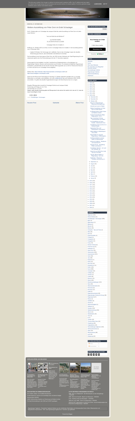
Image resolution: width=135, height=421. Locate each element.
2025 (90, 85)
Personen (90, 289)
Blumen (89, 226)
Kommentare (93, 346)
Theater (90, 319)
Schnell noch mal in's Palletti (97, 106)
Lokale (89, 276)
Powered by (93, 54)
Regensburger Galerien (93, 72)
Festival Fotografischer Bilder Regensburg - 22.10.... (97, 115)
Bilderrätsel (90, 222)
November (93, 99)
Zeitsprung (90, 336)
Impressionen (91, 254)
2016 (90, 187)
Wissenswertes (91, 332)
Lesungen (90, 270)
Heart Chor (90, 250)
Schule (89, 302)
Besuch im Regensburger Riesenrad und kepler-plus (97, 103)
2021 (90, 93)
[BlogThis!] (31, 95)
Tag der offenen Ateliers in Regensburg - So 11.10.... (97, 155)
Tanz (89, 315)
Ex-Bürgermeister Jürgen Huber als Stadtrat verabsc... (98, 112)
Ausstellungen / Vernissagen (38, 97)
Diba (89, 231)
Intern (89, 256)
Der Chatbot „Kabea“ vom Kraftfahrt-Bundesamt (39, 393)
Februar (93, 176)
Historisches (91, 252)
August (92, 163)
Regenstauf (90, 297)
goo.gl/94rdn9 (71, 409)
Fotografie (90, 241)
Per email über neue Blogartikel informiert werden (95, 67)
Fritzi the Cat (91, 246)
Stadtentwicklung (92, 310)
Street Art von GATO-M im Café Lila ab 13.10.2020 (98, 152)
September (93, 161)
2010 (90, 199)
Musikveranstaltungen (93, 282)
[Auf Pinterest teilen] (36, 95)
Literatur (90, 274)
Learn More (98, 4)
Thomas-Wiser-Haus (93, 321)
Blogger (70, 414)
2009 (90, 201)
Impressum (90, 75)
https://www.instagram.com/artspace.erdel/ (38, 73)
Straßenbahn (91, 313)
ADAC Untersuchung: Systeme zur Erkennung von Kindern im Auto (43, 399)
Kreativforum (91, 265)
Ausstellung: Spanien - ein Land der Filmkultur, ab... (98, 148)
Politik (89, 291)
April (92, 172)
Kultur (89, 267)
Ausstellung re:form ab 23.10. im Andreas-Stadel (98, 125)
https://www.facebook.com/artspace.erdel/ (54, 71)
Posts (91, 343)
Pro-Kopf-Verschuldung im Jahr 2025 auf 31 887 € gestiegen (42, 401)
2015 (90, 189)
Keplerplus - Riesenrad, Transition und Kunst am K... (98, 158)
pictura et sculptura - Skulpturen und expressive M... (98, 142)
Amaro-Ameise (91, 216)
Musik (89, 280)
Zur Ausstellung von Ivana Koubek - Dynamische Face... (98, 122)
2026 (90, 82)
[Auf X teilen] (33, 95)
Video (89, 330)
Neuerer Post (31, 103)
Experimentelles (92, 235)
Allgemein (90, 214)
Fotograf (90, 237)
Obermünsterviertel (92, 285)
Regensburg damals (93, 293)
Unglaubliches (91, 325)
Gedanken (90, 248)
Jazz (89, 257)
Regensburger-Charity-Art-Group (96, 295)
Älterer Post (80, 103)
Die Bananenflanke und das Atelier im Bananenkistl (97, 138)
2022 (90, 91)
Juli (92, 165)
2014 (90, 191)
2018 (90, 182)
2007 (90, 205)
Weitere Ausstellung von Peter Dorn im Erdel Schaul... (97, 109)
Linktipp (90, 272)
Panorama (90, 287)
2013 (90, 193)
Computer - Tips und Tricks (94, 229)
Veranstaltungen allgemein (94, 326)
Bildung (89, 224)
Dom (89, 233)
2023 (90, 89)
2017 (90, 184)
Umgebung (90, 323)
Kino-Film (90, 263)
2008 (90, 203)
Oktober (93, 101)
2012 (90, 195)
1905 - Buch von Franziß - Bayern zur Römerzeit (81, 396)
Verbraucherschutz (92, 328)
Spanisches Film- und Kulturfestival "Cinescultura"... (98, 129)
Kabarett (90, 259)
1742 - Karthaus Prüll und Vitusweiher (78, 398)
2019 (90, 180)
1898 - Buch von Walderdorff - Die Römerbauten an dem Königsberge (86, 393)
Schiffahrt (90, 300)
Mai (92, 170)
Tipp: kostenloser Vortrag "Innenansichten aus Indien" (97, 119)
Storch (89, 312)
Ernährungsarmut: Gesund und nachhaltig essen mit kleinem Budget (44, 395)
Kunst (89, 269)
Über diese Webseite (93, 65)
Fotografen (90, 239)
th (88, 317)
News (89, 284)
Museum (90, 278)
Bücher (89, 228)
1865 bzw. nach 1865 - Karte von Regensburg (80, 400)
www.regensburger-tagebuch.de (54, 409)
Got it (105, 4)
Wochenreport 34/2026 (33, 397)
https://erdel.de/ (38, 71)
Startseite (56, 103)
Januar (92, 178)
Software (90, 306)
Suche (89, 63)
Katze (89, 261)
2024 (90, 87)
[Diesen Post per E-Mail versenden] (30, 95)
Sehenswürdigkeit (92, 304)
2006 (90, 207)
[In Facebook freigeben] (34, 95)
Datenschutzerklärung (93, 73)
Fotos (89, 242)
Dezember (93, 97)
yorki (89, 334)
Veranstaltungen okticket (94, 70)
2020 (90, 95)
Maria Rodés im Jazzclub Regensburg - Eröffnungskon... (98, 135)
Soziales (90, 308)
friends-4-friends (92, 244)
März (92, 174)
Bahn (89, 220)
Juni (92, 167)
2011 (90, 197)
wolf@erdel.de (58, 78)
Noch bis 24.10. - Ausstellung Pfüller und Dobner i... (97, 145)
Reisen (89, 298)
